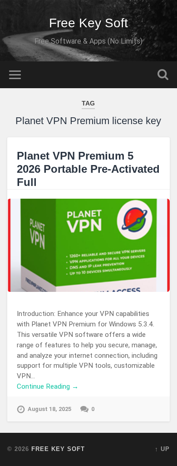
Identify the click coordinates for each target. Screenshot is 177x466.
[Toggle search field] (162, 74)
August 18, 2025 (49, 409)
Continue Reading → (48, 386)
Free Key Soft (88, 23)
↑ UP (162, 449)
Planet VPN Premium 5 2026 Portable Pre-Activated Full (88, 169)
